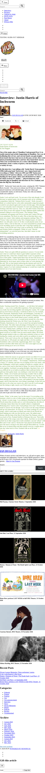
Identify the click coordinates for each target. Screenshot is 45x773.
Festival (6, 696)
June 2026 (7, 726)
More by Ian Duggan (13, 461)
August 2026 (8, 722)
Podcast (6, 709)
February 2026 (9, 731)
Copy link (27, 770)
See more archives (6, 746)
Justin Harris (19, 434)
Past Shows (8, 18)
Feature (4, 93)
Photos (6, 707)
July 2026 (7, 724)
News (6, 704)
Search (2, 465)
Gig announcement (10, 700)
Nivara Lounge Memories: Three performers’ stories (17, 672)
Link (1, 770)
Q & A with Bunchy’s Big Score (10, 674)
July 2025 (7, 741)
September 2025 (9, 737)
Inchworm (11, 434)
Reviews (7, 12)
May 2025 (7, 743)
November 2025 (9, 733)
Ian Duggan (17, 115)
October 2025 (8, 735)
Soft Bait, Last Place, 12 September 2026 (13, 680)
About (6, 20)
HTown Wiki (8, 22)
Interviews (7, 10)
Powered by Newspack (20, 749)
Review (6, 711)
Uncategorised (9, 713)
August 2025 (8, 739)
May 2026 (7, 727)
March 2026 (8, 729)
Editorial (7, 692)
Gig (5, 698)
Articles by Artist (9, 14)
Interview (7, 702)
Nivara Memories (10, 706)
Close (5, 2)
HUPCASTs (8, 16)
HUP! (4, 59)
